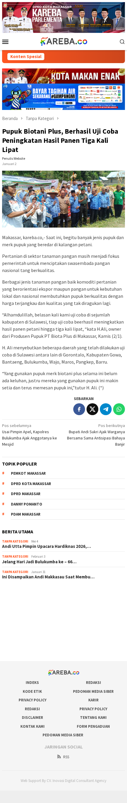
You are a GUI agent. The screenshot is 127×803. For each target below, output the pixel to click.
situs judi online (15, 624)
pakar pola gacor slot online (26, 640)
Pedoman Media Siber (93, 691)
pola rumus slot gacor (21, 608)
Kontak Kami (32, 726)
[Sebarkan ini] (79, 409)
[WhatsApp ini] (119, 409)
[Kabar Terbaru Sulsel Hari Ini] (63, 41)
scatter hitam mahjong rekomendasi (34, 592)
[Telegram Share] (106, 409)
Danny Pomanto (26, 504)
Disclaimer (32, 717)
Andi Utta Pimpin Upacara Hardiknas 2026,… (46, 546)
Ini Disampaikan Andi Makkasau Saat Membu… (48, 577)
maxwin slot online (18, 600)
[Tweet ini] (92, 409)
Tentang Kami (93, 717)
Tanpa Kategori (15, 541)
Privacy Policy (32, 700)
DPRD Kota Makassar (31, 483)
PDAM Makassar (25, 514)
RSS (66, 756)
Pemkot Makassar (28, 473)
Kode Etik (32, 691)
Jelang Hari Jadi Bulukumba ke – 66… (39, 561)
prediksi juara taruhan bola (25, 648)
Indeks (32, 682)
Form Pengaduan (93, 726)
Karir (93, 700)
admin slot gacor (17, 616)
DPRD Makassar (25, 493)
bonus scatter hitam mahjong (27, 632)
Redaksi (93, 682)
